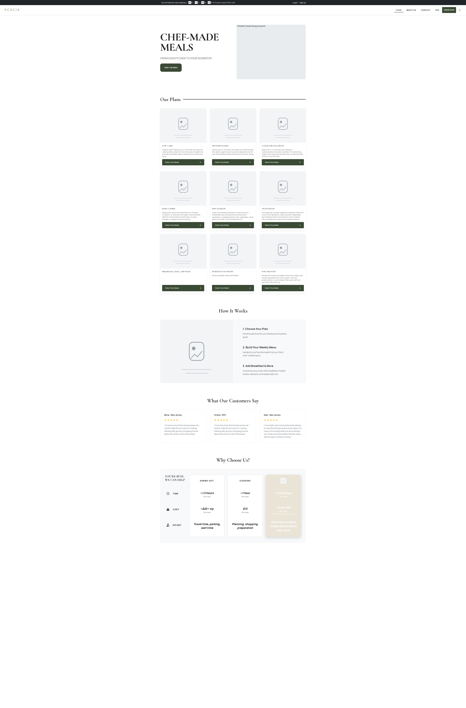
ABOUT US (411, 10)
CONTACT (426, 10)
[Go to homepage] (12, 10)
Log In (295, 2)
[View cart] (459, 10)
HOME (398, 10)
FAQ (437, 10)
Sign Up (303, 2)
